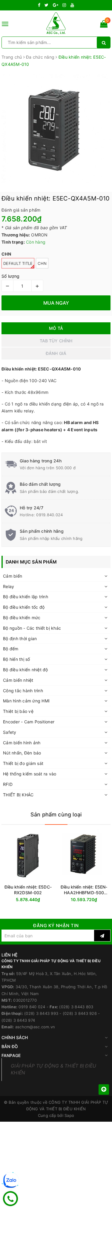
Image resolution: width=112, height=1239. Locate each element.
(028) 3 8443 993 (41, 1013)
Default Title (18, 263)
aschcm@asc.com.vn (35, 1026)
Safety (9, 732)
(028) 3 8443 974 (18, 1020)
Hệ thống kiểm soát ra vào (29, 773)
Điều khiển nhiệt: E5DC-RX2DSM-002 (28, 889)
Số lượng (10, 276)
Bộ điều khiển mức (21, 617)
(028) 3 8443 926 (80, 1013)
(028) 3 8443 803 (76, 1006)
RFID (8, 784)
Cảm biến (12, 575)
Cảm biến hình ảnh (21, 742)
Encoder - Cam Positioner (28, 721)
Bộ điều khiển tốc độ (24, 607)
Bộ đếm (11, 648)
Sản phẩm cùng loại (56, 814)
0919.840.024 (49, 514)
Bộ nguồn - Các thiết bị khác (32, 628)
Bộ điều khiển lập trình (25, 596)
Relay (8, 586)
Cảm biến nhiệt (18, 680)
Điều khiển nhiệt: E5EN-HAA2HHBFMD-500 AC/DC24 (84, 889)
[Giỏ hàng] (104, 25)
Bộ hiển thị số (16, 659)
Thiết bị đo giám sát (23, 763)
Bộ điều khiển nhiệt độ (25, 669)
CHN (42, 263)
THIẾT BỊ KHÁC (18, 794)
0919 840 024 (32, 1006)
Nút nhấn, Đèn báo (22, 752)
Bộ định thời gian (20, 638)
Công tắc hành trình (23, 690)
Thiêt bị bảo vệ (18, 711)
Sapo (69, 1115)
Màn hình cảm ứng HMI (26, 700)
